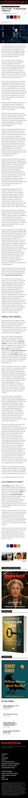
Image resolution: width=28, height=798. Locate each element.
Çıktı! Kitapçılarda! (6, 611)
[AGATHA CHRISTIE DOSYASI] (23, 716)
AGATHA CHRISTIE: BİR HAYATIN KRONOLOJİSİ (11, 731)
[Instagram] (4, 750)
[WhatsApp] (18, 17)
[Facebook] (8, 17)
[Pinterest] (15, 17)
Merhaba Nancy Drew (6, 561)
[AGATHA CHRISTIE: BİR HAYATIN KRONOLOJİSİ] (23, 733)
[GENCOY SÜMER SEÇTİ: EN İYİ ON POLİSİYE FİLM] (23, 708)
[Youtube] (9, 750)
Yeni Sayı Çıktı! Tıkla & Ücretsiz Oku (11, 568)
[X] (11, 17)
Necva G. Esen (8, 13)
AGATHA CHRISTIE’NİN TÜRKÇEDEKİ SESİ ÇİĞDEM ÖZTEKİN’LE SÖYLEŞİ (10, 724)
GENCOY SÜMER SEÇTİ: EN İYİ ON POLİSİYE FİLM (11, 706)
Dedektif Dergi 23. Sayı (8, 6)
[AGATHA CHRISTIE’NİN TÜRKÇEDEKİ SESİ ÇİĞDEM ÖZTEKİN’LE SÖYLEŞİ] (23, 725)
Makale (17, 6)
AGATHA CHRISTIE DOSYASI (10, 714)
